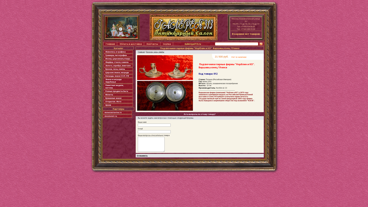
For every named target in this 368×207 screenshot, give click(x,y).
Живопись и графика (115, 52)
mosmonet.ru (111, 116)
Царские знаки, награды (117, 72)
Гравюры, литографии (116, 55)
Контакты (152, 43)
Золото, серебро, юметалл (118, 65)
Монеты (109, 94)
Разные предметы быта (116, 91)
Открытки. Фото (113, 101)
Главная (110, 43)
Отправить (142, 155)
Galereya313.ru (193, 43)
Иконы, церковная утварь (117, 58)
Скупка (167, 43)
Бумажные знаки (113, 98)
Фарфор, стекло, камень (117, 62)
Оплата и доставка (131, 43)
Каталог (118, 48)
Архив (108, 105)
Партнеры (118, 108)
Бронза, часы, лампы (115, 69)
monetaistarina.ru (113, 112)
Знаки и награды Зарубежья (113, 80)
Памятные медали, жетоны (114, 86)
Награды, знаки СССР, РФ (117, 76)
